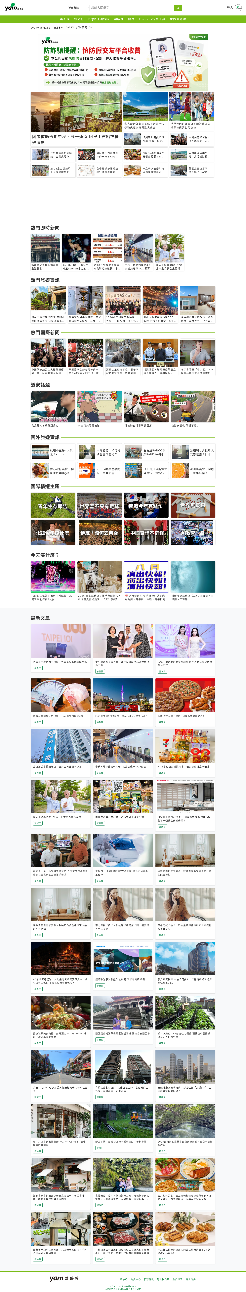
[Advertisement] (116, 201)
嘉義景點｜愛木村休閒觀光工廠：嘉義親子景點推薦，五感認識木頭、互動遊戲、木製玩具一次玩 (122, 1199)
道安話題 (40, 385)
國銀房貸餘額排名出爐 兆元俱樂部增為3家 (58, 715)
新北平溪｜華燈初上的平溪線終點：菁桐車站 (121, 1141)
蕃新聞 (65, 19)
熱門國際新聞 (45, 332)
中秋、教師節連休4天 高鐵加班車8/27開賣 (120, 766)
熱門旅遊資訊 (45, 280)
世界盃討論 (178, 19)
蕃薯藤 (13, 7)
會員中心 (136, 1279)
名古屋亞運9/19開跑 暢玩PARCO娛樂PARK (121, 715)
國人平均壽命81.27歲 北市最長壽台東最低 (58, 817)
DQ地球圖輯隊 (99, 19)
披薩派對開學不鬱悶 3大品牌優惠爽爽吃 (181, 715)
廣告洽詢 (191, 1279)
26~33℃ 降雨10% (78, 27)
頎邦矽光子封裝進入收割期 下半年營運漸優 (120, 979)
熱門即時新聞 (45, 228)
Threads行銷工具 (152, 19)
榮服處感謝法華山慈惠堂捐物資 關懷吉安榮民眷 (122, 1033)
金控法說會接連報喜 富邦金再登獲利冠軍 (57, 766)
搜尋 (131, 19)
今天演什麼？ (45, 555)
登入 (230, 8)
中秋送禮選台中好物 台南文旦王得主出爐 (119, 817)
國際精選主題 (45, 486)
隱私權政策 (163, 1279)
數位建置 (178, 1279)
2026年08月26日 (41, 27)
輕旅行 (79, 19)
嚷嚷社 (119, 19)
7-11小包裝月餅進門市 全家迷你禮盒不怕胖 (184, 766)
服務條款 (149, 1279)
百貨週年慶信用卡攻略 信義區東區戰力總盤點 (60, 661)
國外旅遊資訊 (45, 437)
